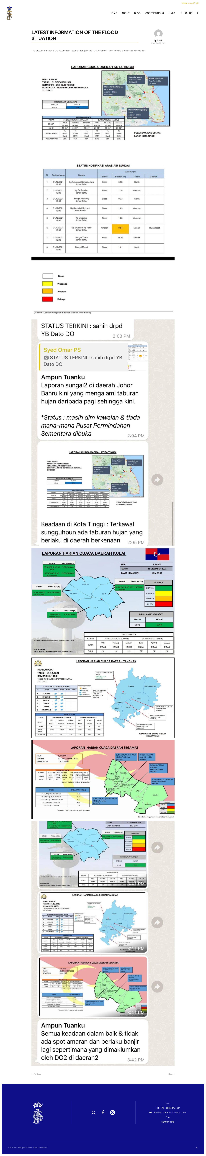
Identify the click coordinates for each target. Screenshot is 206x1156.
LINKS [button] (172, 13)
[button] (198, 13)
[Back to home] (9, 13)
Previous (37, 1074)
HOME (113, 13)
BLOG (137, 13)
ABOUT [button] (125, 13)
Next (170, 1074)
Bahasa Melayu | (188, 3)
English (196, 3)
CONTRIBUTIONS (154, 13)
